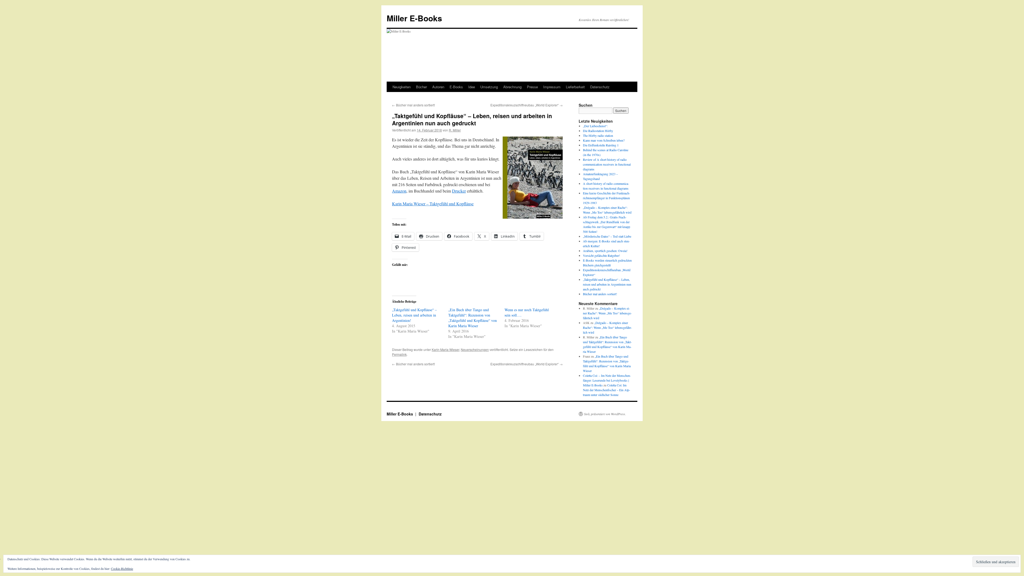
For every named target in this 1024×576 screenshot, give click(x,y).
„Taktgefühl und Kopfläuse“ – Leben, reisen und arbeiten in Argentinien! (414, 315)
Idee (471, 86)
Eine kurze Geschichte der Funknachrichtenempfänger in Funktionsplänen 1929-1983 (606, 198)
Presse (532, 86)
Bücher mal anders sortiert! (413, 105)
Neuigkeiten (402, 86)
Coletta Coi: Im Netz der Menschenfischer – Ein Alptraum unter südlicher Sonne (606, 390)
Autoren (438, 86)
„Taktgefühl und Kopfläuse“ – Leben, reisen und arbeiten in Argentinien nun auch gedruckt (607, 284)
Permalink (399, 354)
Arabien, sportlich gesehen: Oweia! (605, 251)
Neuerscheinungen (475, 349)
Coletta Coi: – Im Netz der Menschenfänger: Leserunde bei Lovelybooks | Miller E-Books (607, 380)
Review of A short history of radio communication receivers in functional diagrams (607, 164)
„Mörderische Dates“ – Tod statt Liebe (607, 236)
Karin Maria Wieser (445, 349)
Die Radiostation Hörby (598, 131)
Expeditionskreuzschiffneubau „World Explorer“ (526, 105)
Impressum (552, 86)
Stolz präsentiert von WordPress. (605, 414)
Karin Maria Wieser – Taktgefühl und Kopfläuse (433, 203)
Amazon (399, 191)
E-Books (456, 86)
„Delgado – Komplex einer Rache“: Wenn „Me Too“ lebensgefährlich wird (607, 313)
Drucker (459, 191)
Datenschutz (600, 86)
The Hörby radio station (598, 135)
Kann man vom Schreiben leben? (604, 140)
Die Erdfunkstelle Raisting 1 (601, 145)
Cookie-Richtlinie (122, 568)
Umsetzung (489, 86)
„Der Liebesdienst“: (595, 126)
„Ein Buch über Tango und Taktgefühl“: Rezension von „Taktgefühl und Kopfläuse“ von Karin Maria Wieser (472, 317)
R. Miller (455, 130)
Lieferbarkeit (575, 86)
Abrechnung (512, 86)
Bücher (421, 86)
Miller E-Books (414, 18)
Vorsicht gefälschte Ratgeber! (601, 255)
